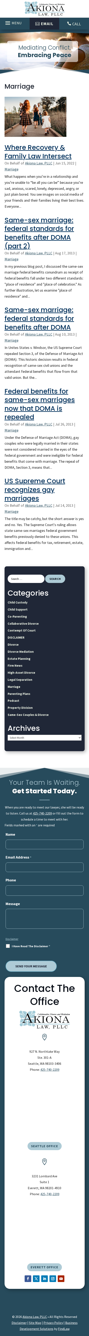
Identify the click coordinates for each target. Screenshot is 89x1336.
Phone (11, 880)
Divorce (13, 645)
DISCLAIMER (16, 637)
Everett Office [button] (44, 1267)
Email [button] (47, 23)
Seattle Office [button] (44, 1146)
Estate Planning (19, 659)
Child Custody (18, 602)
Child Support (18, 609)
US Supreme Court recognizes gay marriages (35, 489)
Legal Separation (20, 680)
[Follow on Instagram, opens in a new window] (52, 1278)
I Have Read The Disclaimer (31, 946)
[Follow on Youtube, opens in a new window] (61, 1278)
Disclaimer (12, 939)
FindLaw (64, 1329)
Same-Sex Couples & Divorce (28, 715)
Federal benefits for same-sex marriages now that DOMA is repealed (40, 404)
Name (10, 834)
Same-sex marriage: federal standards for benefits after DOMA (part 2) (39, 233)
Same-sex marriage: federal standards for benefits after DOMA (39, 318)
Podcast (13, 701)
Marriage (11, 169)
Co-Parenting (17, 616)
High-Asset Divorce (21, 673)
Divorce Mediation (21, 652)
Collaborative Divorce (23, 624)
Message (13, 903)
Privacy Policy (53, 1323)
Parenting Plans (19, 694)
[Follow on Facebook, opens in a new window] (28, 1278)
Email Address (18, 857)
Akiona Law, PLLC (38, 163)
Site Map (35, 1323)
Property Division (20, 708)
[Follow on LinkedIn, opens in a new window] (44, 1278)
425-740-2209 (42, 813)
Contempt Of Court (22, 630)
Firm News (15, 665)
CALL (76, 23)
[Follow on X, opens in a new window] (36, 1278)
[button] (14, 23)
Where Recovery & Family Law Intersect (38, 152)
